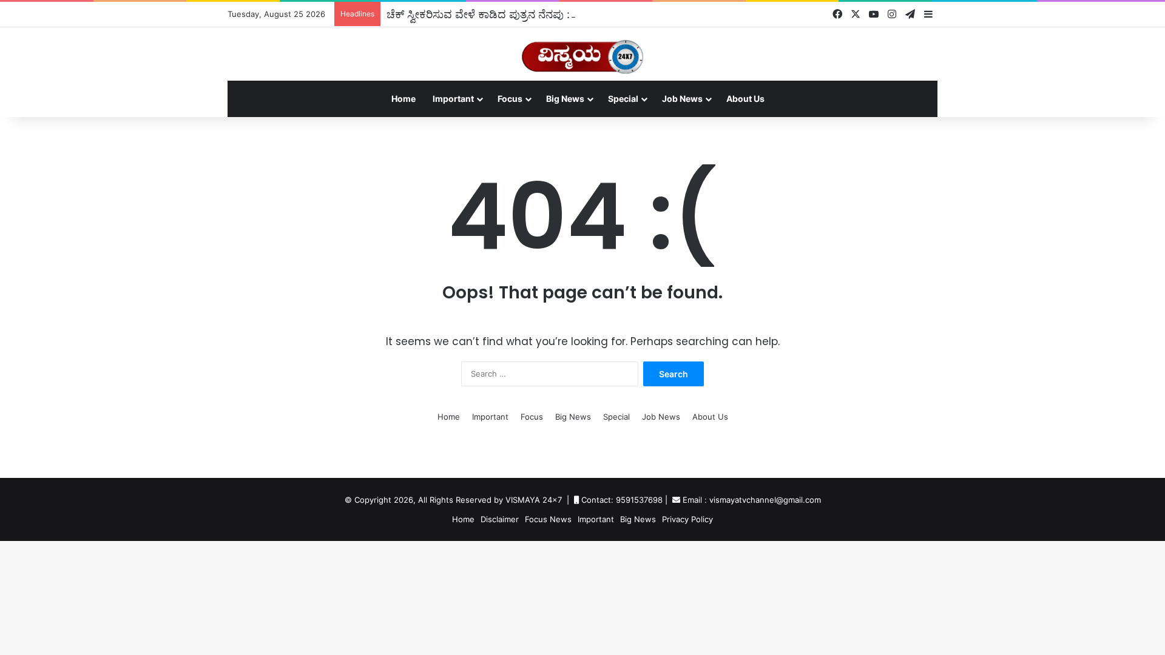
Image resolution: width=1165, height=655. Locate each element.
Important (453, 98)
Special (623, 98)
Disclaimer (500, 519)
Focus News (548, 519)
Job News (682, 98)
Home (403, 98)
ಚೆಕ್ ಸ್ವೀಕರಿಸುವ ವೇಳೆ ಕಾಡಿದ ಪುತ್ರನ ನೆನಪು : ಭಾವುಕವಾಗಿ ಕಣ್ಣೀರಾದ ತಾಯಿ (540, 14)
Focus (510, 98)
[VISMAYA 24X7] (582, 51)
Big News (565, 98)
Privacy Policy (687, 519)
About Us (745, 98)
